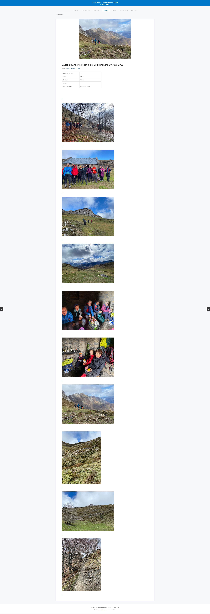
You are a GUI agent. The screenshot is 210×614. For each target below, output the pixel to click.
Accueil (76, 10)
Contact (133, 10)
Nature (114, 10)
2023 (68, 68)
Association (86, 10)
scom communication (102, 609)
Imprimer (73, 68)
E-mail (78, 68)
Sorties (106, 10)
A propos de (124, 10)
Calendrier (96, 10)
